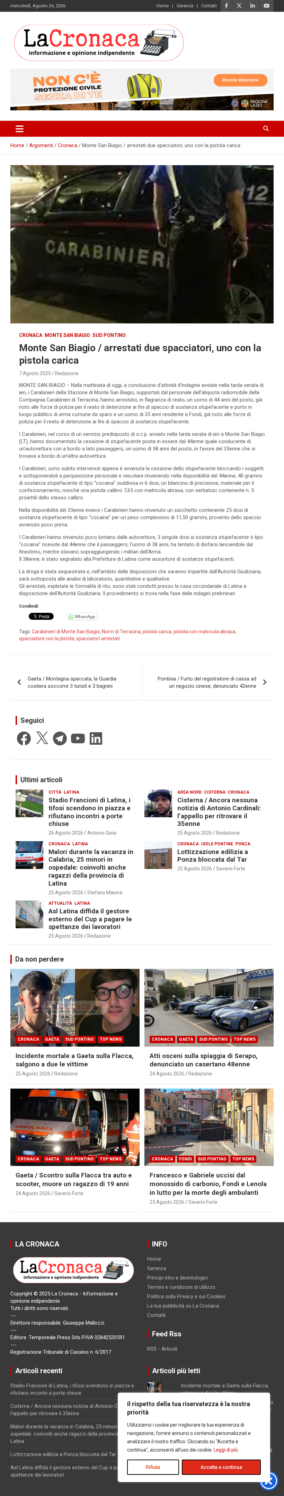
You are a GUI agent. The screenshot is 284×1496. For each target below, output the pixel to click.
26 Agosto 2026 (65, 833)
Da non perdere (39, 959)
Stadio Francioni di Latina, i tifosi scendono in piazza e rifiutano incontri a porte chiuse (89, 812)
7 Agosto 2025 (35, 373)
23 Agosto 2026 (167, 1202)
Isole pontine (217, 844)
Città (54, 792)
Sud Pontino (109, 335)
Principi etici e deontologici (177, 1278)
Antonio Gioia (101, 833)
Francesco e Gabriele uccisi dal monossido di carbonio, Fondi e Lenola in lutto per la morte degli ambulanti (208, 1183)
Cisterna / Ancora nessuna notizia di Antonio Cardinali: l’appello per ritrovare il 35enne (219, 812)
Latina (71, 792)
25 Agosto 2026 (194, 833)
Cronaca (30, 335)
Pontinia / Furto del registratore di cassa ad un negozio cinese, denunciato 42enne (207, 682)
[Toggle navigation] (19, 129)
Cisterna (214, 792)
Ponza (243, 844)
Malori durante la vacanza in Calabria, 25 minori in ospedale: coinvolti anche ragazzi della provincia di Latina (90, 867)
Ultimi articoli (41, 780)
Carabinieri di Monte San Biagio (66, 631)
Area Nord (189, 792)
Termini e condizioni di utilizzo (181, 1287)
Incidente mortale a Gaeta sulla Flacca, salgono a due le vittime (75, 1060)
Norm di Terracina (121, 631)
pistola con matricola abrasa (204, 631)
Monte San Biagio (67, 335)
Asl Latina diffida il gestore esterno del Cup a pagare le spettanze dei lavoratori (90, 919)
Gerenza (185, 5)
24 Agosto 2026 (167, 1073)
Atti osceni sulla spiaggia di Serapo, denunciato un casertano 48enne (204, 1060)
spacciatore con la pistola (46, 638)
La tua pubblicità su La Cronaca (183, 1306)
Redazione (67, 373)
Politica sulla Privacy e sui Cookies (186, 1296)
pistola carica (157, 631)
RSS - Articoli (162, 1349)
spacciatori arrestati (98, 638)
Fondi (185, 1159)
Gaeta (52, 1039)
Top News (111, 1039)
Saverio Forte (230, 868)
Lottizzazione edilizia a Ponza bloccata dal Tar (212, 856)
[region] (194, 1437)
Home (163, 5)
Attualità (60, 903)
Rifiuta (153, 1467)
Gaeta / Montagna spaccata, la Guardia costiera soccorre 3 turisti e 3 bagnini (72, 682)
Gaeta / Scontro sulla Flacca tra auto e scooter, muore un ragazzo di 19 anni (74, 1179)
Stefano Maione (105, 892)
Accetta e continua (221, 1467)
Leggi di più (226, 1450)
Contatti (209, 5)
